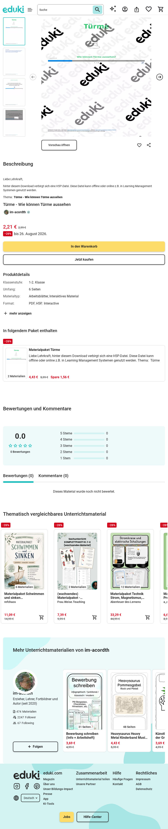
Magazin (48, 779)
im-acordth (18, 212)
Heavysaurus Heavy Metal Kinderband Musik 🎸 (129, 736)
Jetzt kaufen (84, 259)
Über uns (49, 784)
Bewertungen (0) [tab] (18, 475)
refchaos (10, 602)
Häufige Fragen (123, 779)
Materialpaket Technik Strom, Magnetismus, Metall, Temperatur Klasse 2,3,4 (129, 596)
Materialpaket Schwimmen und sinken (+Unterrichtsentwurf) (24, 596)
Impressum (143, 779)
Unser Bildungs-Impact (58, 789)
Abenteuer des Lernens (125, 602)
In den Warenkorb (84, 246)
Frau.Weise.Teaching (71, 602)
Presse (47, 794)
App (45, 798)
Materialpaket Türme (44, 350)
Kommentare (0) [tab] (53, 475)
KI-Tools (48, 803)
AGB (139, 784)
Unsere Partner (86, 784)
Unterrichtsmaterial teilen (93, 779)
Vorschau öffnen (59, 145)
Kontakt (118, 784)
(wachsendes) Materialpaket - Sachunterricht (68, 596)
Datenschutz (144, 789)
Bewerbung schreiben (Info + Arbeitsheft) (82, 736)
